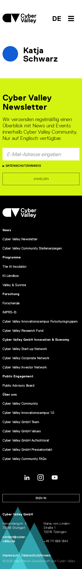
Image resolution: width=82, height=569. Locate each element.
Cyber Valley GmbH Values (22, 431)
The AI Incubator (15, 266)
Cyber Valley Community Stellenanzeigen (32, 248)
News (7, 230)
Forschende (11, 303)
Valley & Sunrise (14, 285)
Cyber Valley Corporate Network (26, 358)
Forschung (11, 294)
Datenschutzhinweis (23, 165)
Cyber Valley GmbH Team (21, 422)
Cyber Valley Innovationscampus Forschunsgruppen (40, 321)
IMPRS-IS (10, 312)
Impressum (10, 555)
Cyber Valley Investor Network (25, 367)
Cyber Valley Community (20, 403)
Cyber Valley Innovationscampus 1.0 (28, 412)
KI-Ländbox (11, 275)
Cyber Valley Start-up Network (25, 349)
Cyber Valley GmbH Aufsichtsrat (26, 440)
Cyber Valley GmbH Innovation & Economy (36, 339)
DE (57, 18)
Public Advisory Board (18, 385)
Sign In (41, 498)
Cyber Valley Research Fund (23, 330)
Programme (12, 257)
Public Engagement (18, 376)
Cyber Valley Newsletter (20, 239)
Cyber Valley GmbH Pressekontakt (27, 449)
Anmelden (41, 179)
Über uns (10, 394)
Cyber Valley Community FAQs (24, 459)
